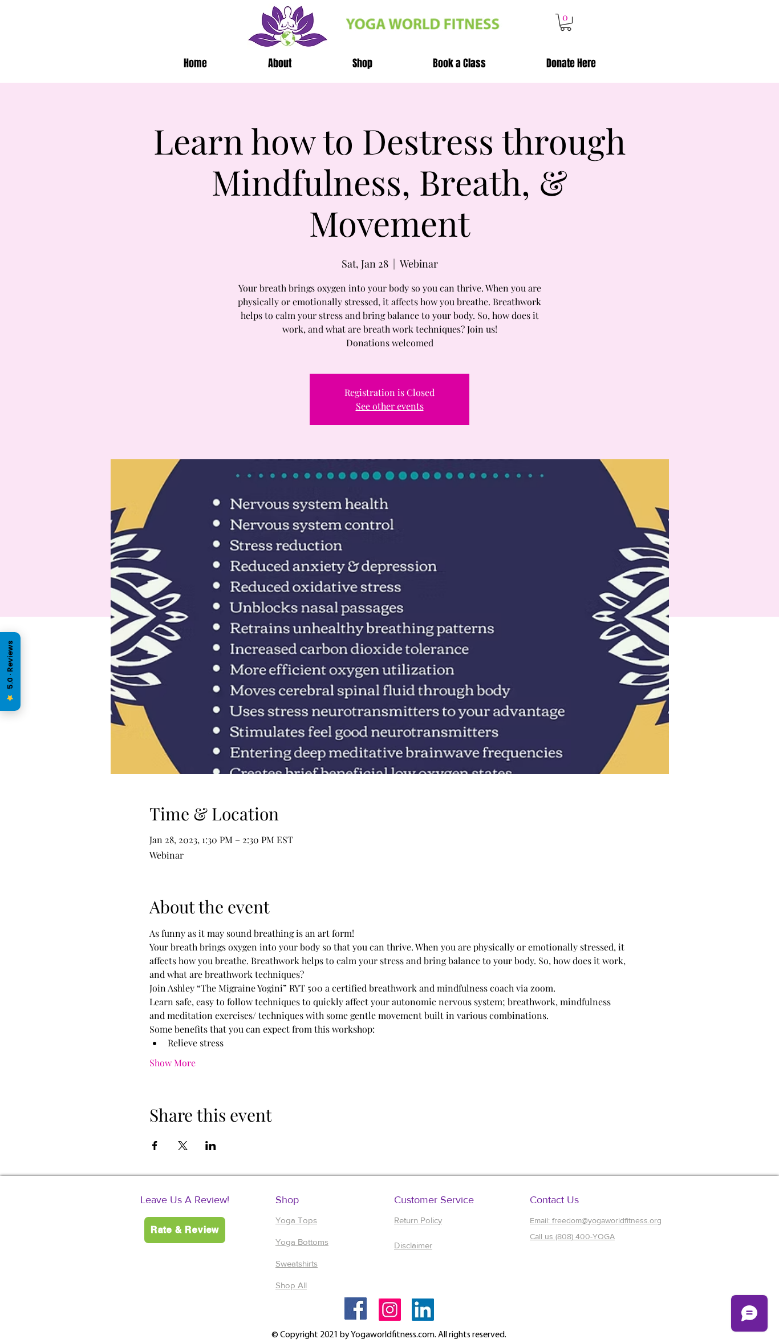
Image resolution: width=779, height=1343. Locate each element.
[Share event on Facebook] (154, 1145)
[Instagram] (390, 1309)
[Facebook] (355, 1308)
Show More (172, 1063)
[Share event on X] (182, 1145)
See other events (390, 406)
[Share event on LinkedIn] (210, 1145)
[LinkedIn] (423, 1309)
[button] (565, 22)
